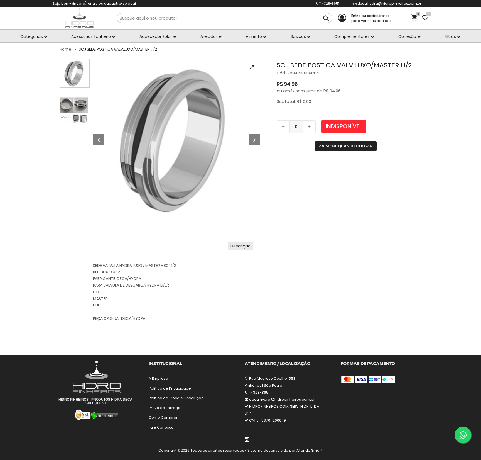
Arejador (209, 36)
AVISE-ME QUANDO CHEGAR (345, 146)
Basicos (299, 36)
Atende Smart (309, 450)
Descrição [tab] (240, 246)
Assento (254, 36)
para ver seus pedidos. (371, 18)
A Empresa (158, 378)
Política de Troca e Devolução (176, 398)
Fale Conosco (161, 427)
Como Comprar (163, 417)
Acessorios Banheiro (91, 36)
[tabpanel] (176, 140)
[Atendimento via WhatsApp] (463, 435)
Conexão (407, 36)
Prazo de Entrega (164, 407)
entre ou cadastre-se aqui (112, 3)
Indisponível (344, 126)
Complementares (352, 36)
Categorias (32, 36)
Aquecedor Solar (156, 36)
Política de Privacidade (170, 388)
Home (66, 49)
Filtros (451, 36)
